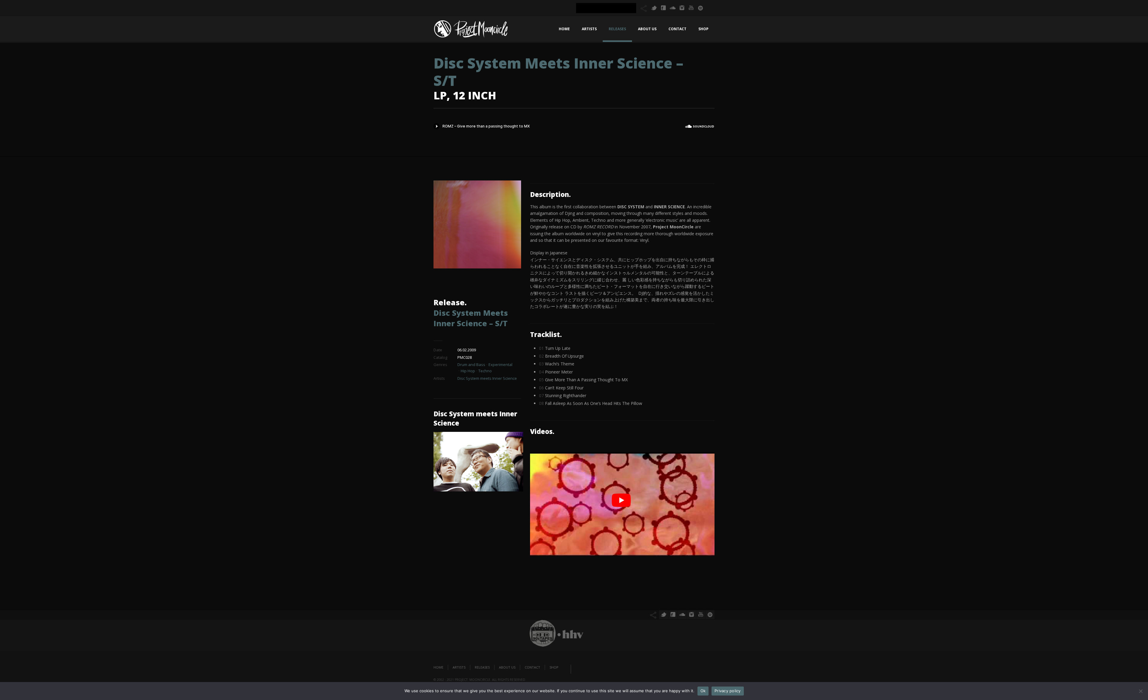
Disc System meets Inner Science (487, 378)
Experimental (500, 364)
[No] (1141, 691)
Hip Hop (468, 370)
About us (647, 28)
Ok (703, 690)
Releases (617, 28)
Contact (677, 28)
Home (564, 28)
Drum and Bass (471, 364)
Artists (589, 28)
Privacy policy (728, 690)
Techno (485, 370)
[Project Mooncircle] (470, 30)
